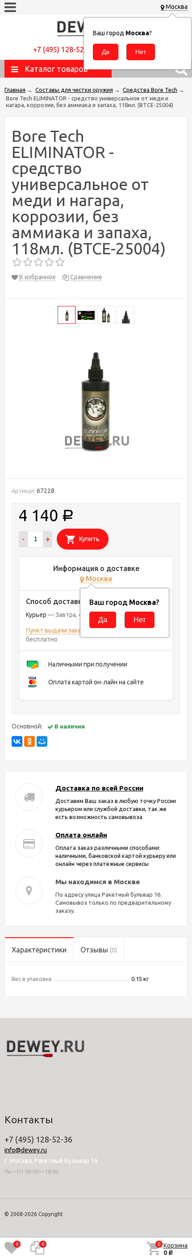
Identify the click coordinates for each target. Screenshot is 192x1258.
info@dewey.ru (25, 1150)
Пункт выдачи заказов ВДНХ (67, 630)
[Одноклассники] (29, 741)
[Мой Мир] (42, 741)
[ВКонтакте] (17, 741)
